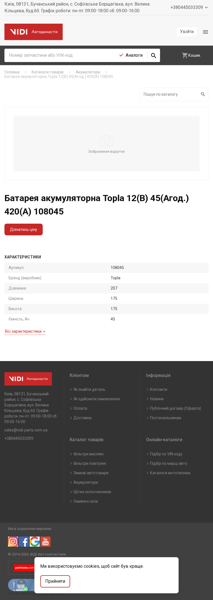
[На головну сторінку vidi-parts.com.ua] (33, 32)
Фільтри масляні (88, 454)
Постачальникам (165, 418)
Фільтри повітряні (89, 463)
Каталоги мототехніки (170, 473)
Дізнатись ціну (23, 229)
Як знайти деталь (89, 389)
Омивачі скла (85, 501)
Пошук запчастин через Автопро (36, 593)
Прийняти (55, 581)
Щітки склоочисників (92, 492)
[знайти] (153, 55)
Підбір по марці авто (168, 463)
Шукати (203, 94)
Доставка (82, 418)
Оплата (80, 408)
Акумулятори (85, 482)
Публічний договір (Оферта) (175, 408)
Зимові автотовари (90, 473)
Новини (157, 399)
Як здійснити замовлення (96, 399)
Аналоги (134, 55)
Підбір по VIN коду (166, 454)
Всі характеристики (23, 331)
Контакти (158, 389)
